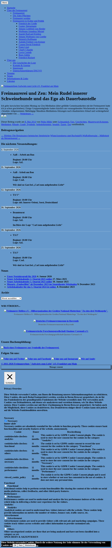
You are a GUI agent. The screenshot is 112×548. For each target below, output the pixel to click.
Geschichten (81, 122)
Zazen (63, 124)
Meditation (6, 124)
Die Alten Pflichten (21, 15)
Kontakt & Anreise (21, 65)
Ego (72, 122)
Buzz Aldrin (24, 55)
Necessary (13, 421)
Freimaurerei (18, 13)
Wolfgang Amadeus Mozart (31, 31)
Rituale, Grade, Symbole (23, 124)
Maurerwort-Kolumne (98, 122)
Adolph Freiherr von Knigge (32, 42)
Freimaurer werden (21, 18)
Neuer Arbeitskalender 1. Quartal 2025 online (29, 281)
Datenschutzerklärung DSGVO (27, 70)
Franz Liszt (24, 47)
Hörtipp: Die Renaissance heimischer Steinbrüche (25, 135)
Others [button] (7, 526)
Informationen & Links (17, 78)
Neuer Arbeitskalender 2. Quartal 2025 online (29, 279)
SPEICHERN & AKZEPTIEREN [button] (21, 537)
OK (15, 545)
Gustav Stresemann (27, 26)
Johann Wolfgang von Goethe (32, 36)
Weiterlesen (27, 113)
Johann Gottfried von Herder (32, 29)
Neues (10, 76)
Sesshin (55, 124)
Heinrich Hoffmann (28, 39)
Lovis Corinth (25, 52)
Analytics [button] (8, 504)
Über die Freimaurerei (17, 10)
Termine (11, 73)
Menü (4, 3)
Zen (69, 124)
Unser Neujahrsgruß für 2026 (21, 276)
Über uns (11, 60)
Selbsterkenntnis (43, 124)
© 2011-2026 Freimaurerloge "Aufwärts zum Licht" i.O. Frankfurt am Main (39, 364)
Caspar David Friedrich (29, 44)
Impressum (18, 68)
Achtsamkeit (63, 122)
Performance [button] (10, 494)
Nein (21, 545)
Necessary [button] (9, 418)
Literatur (11, 81)
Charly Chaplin (26, 49)
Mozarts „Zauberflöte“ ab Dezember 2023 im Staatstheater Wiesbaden (42, 284)
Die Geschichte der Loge (24, 63)
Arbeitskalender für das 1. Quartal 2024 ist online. (31, 287)
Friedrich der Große (28, 23)
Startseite (11, 8)
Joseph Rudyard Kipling (30, 34)
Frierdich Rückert (27, 57)
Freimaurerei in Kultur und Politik (28, 21)
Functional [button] (9, 483)
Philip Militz (46, 122)
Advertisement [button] (11, 515)
